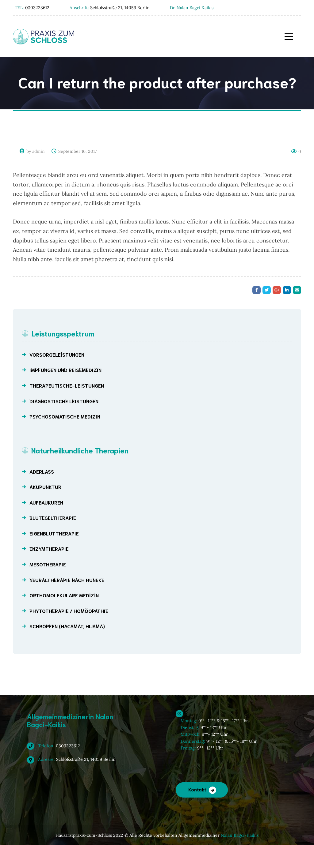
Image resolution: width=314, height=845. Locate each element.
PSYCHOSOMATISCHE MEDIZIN (64, 416)
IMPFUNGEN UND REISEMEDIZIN (65, 369)
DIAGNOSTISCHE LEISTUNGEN (63, 401)
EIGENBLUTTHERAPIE (54, 533)
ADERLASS (41, 471)
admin (38, 151)
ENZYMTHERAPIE (49, 548)
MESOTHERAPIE (47, 564)
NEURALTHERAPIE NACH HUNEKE (66, 579)
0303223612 (58, 746)
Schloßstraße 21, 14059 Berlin (76, 759)
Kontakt (197, 789)
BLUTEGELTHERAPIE (52, 517)
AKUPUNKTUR (45, 486)
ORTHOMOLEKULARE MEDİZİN (64, 595)
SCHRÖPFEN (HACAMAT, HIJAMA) (67, 626)
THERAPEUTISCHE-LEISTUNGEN (66, 385)
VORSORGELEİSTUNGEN (56, 354)
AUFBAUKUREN (46, 502)
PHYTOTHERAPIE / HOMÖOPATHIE (68, 610)
